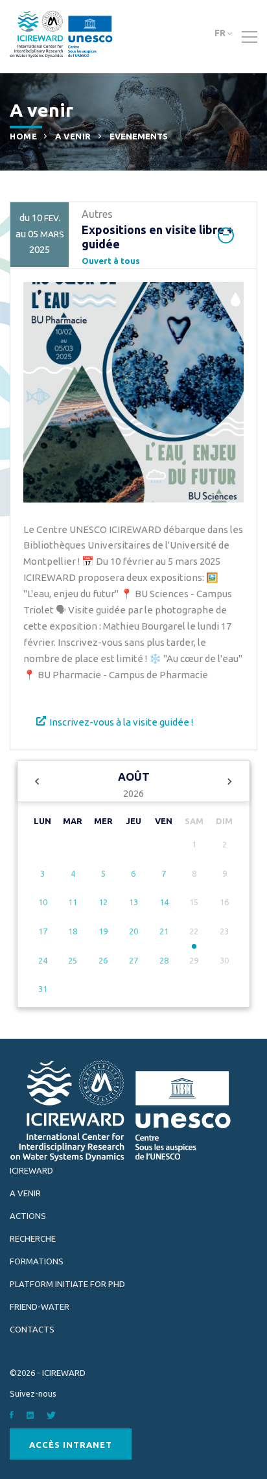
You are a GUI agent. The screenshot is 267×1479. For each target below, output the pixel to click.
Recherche (33, 1238)
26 (103, 960)
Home (23, 136)
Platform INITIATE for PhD (67, 1283)
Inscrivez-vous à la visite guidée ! (121, 722)
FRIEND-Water (39, 1306)
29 (193, 960)
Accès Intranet (70, 1444)
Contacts (32, 1329)
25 (72, 960)
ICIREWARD (31, 1170)
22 (193, 931)
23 (224, 931)
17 (42, 931)
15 (193, 901)
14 (163, 901)
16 (224, 901)
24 (42, 960)
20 (133, 931)
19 (103, 931)
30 (224, 960)
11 (72, 901)
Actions (28, 1215)
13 (133, 901)
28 (163, 960)
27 (133, 960)
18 (72, 931)
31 (42, 988)
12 (103, 901)
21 (163, 931)
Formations (37, 1261)
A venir (73, 136)
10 (42, 901)
